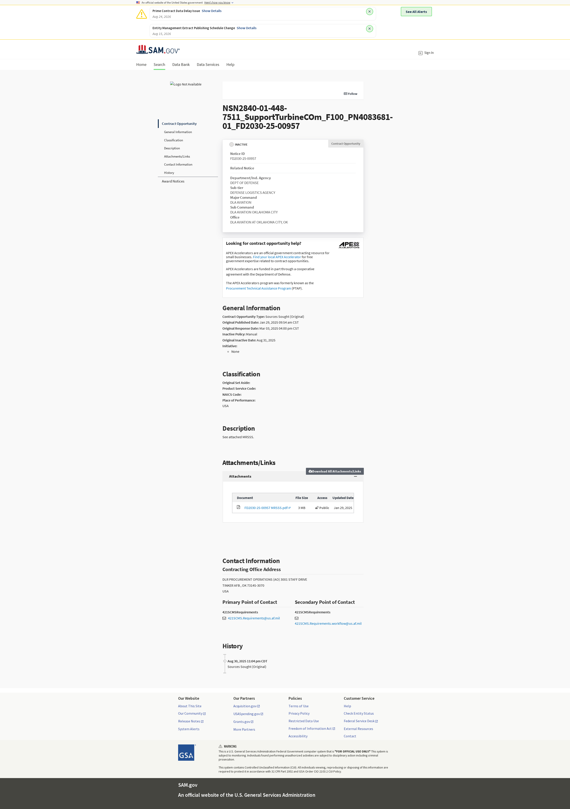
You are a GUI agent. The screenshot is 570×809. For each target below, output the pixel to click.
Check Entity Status (359, 713)
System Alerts (189, 729)
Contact (350, 736)
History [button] (169, 172)
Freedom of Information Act (310, 729)
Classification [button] (173, 140)
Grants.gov (241, 722)
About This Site (190, 706)
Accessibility (298, 736)
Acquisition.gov (244, 706)
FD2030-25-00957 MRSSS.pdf (265, 507)
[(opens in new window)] (349, 248)
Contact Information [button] (178, 164)
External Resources (358, 728)
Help (347, 706)
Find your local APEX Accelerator (277, 257)
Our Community (190, 714)
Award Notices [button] (173, 181)
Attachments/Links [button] (177, 156)
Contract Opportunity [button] (179, 123)
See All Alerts (416, 11)
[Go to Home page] (158, 51)
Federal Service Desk (359, 721)
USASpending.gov (246, 714)
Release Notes (189, 721)
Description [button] (172, 148)
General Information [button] (178, 132)
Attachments (240, 476)
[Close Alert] (369, 11)
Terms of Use (299, 706)
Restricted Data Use (304, 721)
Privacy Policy (299, 713)
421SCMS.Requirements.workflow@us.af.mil (328, 623)
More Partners (244, 729)
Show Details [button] (212, 10)
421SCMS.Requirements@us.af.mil (254, 618)
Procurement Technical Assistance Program (258, 288)
